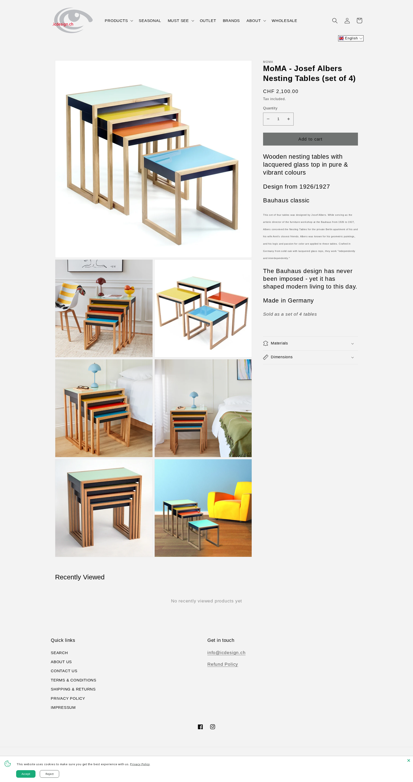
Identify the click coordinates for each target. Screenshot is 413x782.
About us (61, 662)
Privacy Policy (68, 698)
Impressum (63, 707)
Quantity (270, 108)
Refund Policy (222, 664)
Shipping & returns (73, 689)
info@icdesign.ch (226, 652)
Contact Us (64, 671)
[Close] (409, 760)
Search (59, 653)
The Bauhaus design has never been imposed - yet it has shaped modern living (307, 279)
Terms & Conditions (73, 680)
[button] (119, 20)
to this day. (340, 286)
